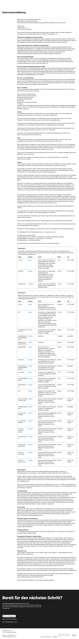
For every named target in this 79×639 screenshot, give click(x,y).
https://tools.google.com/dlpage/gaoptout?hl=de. (29, 515)
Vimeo (29, 260)
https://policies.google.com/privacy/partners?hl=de (30, 577)
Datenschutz (56, 636)
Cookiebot (50, 243)
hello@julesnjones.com (9, 622)
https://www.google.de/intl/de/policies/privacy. (29, 134)
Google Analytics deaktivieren (24, 526)
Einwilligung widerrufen (35, 240)
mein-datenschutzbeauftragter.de (45, 580)
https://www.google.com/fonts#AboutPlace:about (57, 573)
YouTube (30, 271)
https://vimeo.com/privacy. (24, 159)
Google (30, 304)
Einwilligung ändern (22, 240)
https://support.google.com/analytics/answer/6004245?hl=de (56, 525)
